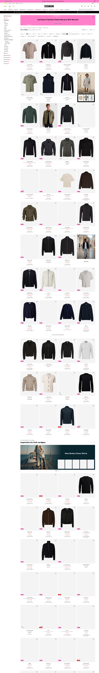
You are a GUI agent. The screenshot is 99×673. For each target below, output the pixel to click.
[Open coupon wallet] (81, 6)
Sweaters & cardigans (32, 27)
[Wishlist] (91, 6)
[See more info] (29, 70)
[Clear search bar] (94, 9)
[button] (85, 30)
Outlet (6, 3)
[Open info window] (94, 1)
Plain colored (45, 27)
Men (10, 6)
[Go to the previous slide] (88, 442)
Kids (13, 6)
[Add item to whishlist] (37, 40)
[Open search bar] (79, 9)
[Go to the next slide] (94, 442)
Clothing (24, 27)
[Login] (85, 6)
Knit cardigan (39, 27)
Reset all (56, 36)
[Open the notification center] (88, 6)
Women (5, 6)
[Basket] (94, 6)
